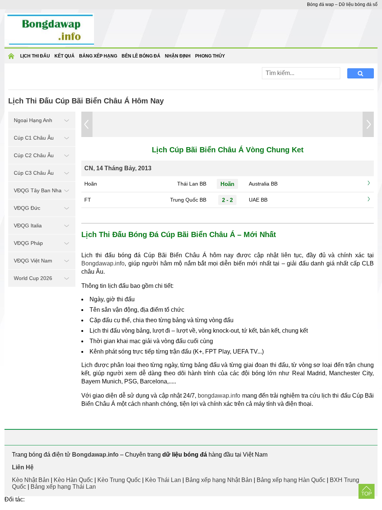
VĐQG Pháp (28, 243)
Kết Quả (64, 56)
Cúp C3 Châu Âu (34, 173)
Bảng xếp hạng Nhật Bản (218, 480)
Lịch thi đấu (35, 56)
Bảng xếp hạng (98, 56)
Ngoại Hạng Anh (33, 120)
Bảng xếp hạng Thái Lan (63, 486)
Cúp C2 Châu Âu (34, 155)
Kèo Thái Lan (163, 480)
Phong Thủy (210, 56)
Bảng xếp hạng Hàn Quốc (291, 480)
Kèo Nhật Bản (30, 480)
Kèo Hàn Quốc (73, 480)
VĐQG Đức (27, 208)
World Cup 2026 (33, 278)
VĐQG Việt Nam (33, 261)
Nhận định (178, 56)
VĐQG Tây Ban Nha (38, 190)
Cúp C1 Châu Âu (34, 138)
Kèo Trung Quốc (119, 480)
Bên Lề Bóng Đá (141, 56)
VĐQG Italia (28, 225)
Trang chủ (12, 58)
